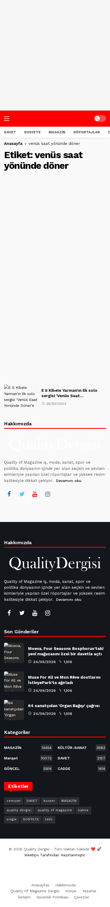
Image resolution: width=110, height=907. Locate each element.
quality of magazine (55, 810)
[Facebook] (9, 494)
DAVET (81, 758)
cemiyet (14, 801)
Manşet (28, 758)
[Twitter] (22, 494)
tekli (49, 819)
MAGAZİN (28, 747)
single (12, 819)
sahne (83, 810)
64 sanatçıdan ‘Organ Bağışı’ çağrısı (64, 705)
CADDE (81, 768)
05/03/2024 (56, 404)
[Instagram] (47, 494)
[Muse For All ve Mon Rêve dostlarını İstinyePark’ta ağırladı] (14, 681)
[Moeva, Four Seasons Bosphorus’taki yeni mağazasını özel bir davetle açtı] (14, 653)
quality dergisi (19, 810)
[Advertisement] (55, 55)
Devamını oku (68, 480)
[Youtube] (35, 494)
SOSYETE (31, 819)
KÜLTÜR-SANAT (81, 747)
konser (49, 801)
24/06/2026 (44, 662)
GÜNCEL (28, 768)
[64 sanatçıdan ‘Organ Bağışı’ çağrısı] (14, 710)
